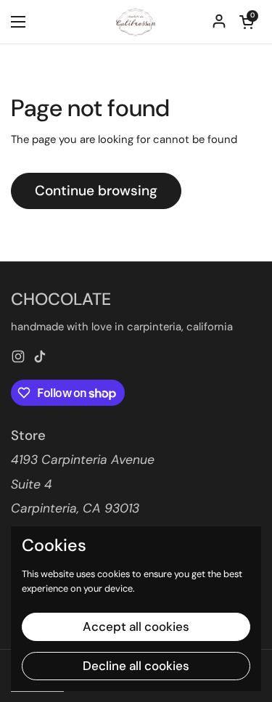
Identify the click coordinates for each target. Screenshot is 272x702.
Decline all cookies (136, 666)
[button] (246, 21)
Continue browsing (96, 190)
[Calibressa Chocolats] (136, 21)
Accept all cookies (136, 626)
